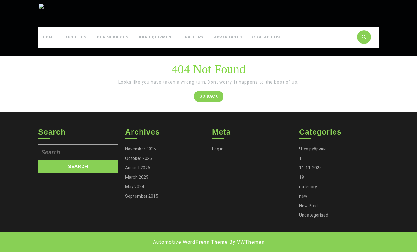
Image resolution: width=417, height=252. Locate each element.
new (303, 196)
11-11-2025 (310, 167)
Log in (217, 148)
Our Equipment (157, 37)
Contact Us (266, 37)
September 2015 (141, 196)
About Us (76, 37)
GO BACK (211, 97)
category (308, 186)
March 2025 (136, 177)
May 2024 (134, 186)
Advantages (228, 37)
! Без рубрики (312, 148)
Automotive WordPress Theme (190, 242)
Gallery (194, 37)
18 (301, 177)
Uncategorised (313, 215)
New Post (308, 205)
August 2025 (137, 167)
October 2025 (138, 158)
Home (49, 37)
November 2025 (140, 148)
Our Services (113, 37)
